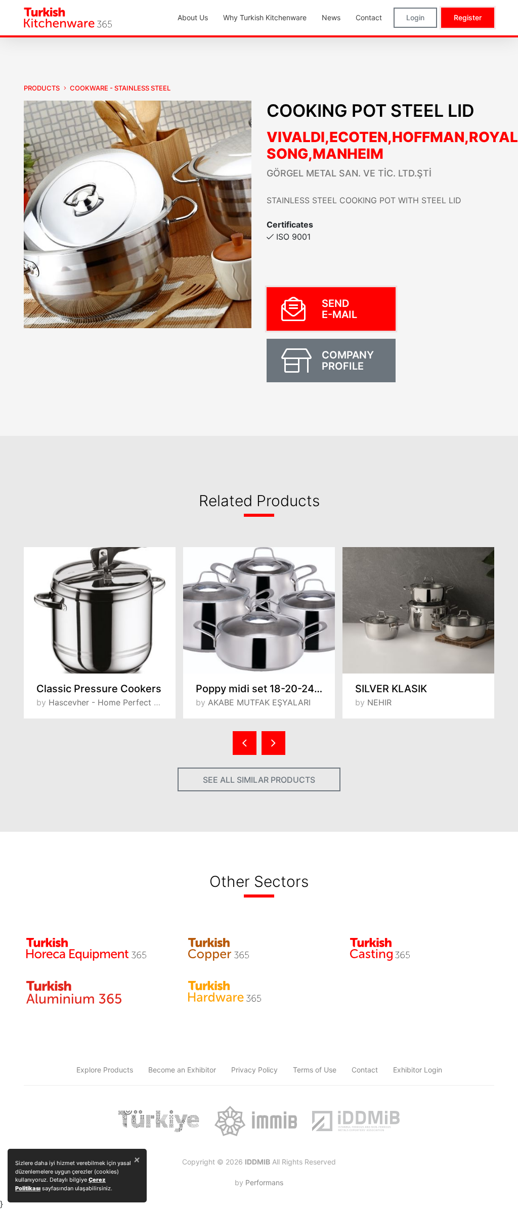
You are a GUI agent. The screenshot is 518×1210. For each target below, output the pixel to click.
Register (468, 17)
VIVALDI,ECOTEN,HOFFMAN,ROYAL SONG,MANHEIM (392, 145)
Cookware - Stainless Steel (120, 88)
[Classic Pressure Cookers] (100, 610)
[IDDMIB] (355, 1121)
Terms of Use (314, 1069)
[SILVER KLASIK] (418, 610)
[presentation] (244, 743)
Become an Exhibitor (182, 1069)
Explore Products (104, 1069)
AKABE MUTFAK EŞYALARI (259, 702)
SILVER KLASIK (391, 689)
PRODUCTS (42, 88)
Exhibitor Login (417, 1069)
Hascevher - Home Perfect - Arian (114, 702)
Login (415, 17)
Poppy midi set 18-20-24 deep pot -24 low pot (265, 689)
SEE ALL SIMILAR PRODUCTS (259, 780)
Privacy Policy (254, 1069)
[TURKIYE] (158, 1121)
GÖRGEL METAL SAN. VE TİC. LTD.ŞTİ (349, 173)
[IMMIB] (255, 1121)
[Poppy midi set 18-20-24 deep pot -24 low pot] (259, 610)
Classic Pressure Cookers (98, 689)
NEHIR (379, 702)
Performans (264, 1182)
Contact (365, 1069)
